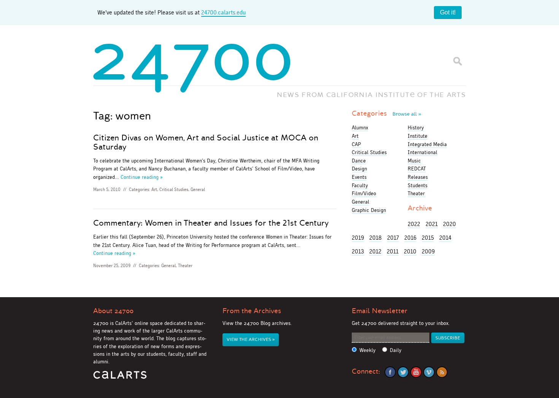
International (422, 152)
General (198, 189)
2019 (358, 237)
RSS (442, 372)
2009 (428, 251)
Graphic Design (369, 210)
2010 (410, 251)
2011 (393, 251)
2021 (432, 224)
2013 (358, 251)
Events (359, 177)
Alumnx (360, 127)
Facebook (390, 372)
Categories (386, 113)
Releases (418, 177)
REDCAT (417, 169)
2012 (375, 251)
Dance (359, 161)
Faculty (360, 185)
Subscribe (447, 338)
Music (414, 161)
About (113, 311)
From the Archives (251, 311)
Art (154, 189)
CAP (356, 144)
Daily (396, 350)
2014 (445, 237)
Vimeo (429, 372)
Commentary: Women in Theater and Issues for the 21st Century (211, 223)
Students (417, 185)
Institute (417, 136)
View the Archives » (251, 339)
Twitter (403, 372)
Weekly (367, 350)
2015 (428, 237)
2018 (375, 237)
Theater (185, 265)
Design (359, 169)
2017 (393, 237)
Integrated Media (427, 144)
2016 (410, 237)
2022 (414, 224)
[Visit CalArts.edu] (120, 377)
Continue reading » (142, 177)
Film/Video (364, 193)
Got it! (448, 12)
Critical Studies (173, 189)
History (416, 127)
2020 (449, 224)
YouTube (416, 372)
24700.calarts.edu (223, 12)
